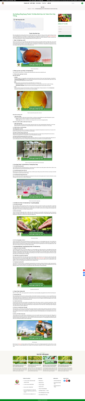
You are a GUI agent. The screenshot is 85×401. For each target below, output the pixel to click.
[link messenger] (14, 0)
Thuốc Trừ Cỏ (41, 386)
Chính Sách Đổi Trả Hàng (57, 386)
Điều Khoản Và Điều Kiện (57, 383)
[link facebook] (64, 381)
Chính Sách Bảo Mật (57, 380)
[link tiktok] (69, 381)
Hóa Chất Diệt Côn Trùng (43, 394)
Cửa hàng (38, 3)
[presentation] (14, 364)
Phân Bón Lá (41, 380)
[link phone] (15, 0)
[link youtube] (67, 381)
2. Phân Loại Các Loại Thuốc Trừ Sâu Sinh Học (23, 23)
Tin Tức (44, 3)
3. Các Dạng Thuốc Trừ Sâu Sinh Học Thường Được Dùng (24, 24)
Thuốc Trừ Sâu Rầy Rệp (43, 388)
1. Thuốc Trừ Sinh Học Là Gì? (20, 22)
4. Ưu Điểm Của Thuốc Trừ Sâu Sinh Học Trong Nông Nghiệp (25, 25)
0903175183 (31, 384)
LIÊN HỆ (49, 0)
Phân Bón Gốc (41, 382)
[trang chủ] (3, 3)
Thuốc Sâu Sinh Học (17, 21)
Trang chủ (29, 8)
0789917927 (31, 387)
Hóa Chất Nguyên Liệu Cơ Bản (44, 392)
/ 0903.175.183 (26, 382)
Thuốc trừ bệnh (41, 384)
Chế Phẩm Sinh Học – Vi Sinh (44, 390)
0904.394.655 (32, 380)
